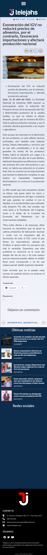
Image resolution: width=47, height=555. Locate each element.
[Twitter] (8, 537)
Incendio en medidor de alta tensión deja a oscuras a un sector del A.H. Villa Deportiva (30, 339)
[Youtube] (12, 537)
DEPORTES (18, 372)
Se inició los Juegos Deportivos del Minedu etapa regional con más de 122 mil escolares (29, 367)
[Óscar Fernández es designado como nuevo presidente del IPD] (6, 400)
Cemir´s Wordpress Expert (23, 554)
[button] (23, 3)
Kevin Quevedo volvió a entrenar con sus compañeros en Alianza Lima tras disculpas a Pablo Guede (29, 381)
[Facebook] (5, 537)
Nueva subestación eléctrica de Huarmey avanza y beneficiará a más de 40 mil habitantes (28, 353)
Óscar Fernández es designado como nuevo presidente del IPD (27, 395)
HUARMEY (18, 344)
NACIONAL (42, 19)
